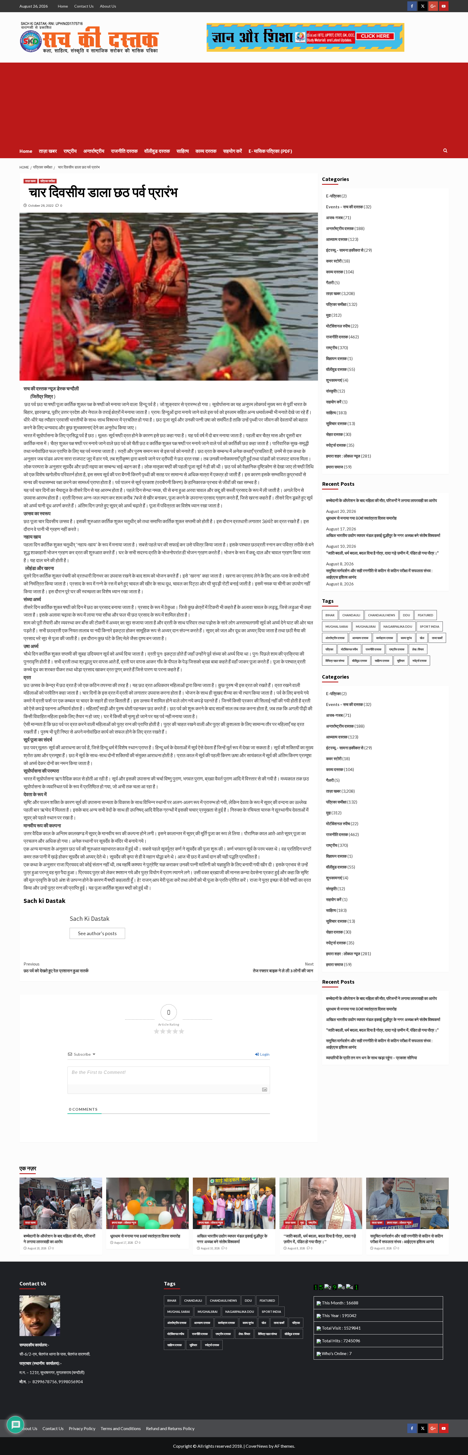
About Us (108, 6)
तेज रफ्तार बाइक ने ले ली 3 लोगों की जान (283, 967)
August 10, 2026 (210, 1248)
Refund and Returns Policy (170, 1428)
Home (63, 6)
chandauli (351, 615)
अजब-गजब (334, 217)
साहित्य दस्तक (382, 660)
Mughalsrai (366, 626)
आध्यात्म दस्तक (336, 239)
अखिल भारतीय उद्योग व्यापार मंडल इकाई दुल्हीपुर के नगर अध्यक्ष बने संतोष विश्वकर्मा (383, 535)
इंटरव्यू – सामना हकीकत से (344, 250)
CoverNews (257, 1445)
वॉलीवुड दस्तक (157, 151)
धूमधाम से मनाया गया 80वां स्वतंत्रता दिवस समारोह (361, 518)
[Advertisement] (234, 103)
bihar (330, 615)
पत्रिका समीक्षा (47, 181)
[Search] (445, 150)
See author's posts (97, 933)
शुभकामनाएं (334, 380)
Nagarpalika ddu (398, 626)
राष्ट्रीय (70, 151)
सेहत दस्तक (334, 434)
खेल (422, 638)
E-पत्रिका (333, 195)
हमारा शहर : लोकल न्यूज (343, 455)
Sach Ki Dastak (89, 918)
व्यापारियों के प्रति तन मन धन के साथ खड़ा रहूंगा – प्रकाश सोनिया (371, 1057)
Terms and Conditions (120, 1428)
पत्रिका (329, 649)
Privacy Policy (82, 1428)
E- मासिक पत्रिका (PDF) (270, 151)
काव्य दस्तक (206, 151)
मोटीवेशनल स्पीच (338, 325)
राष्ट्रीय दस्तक (396, 649)
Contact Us (84, 6)
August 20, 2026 (37, 1248)
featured (425, 615)
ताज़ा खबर (48, 151)
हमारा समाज (334, 466)
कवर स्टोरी (334, 260)
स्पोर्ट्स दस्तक (336, 445)
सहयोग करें (232, 151)
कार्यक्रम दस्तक (384, 638)
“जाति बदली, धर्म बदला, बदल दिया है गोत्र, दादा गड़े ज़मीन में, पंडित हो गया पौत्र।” (382, 552)
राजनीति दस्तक (124, 151)
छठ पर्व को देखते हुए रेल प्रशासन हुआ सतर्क (56, 967)
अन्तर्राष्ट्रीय (93, 151)
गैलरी (330, 282)
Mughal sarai (337, 626)
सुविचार (401, 660)
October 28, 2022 (41, 205)
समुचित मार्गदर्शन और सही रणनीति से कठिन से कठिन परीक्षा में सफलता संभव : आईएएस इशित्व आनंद (379, 573)
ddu (406, 615)
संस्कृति (331, 390)
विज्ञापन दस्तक (336, 358)
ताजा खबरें (437, 638)
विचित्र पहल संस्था (335, 660)
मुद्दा (328, 315)
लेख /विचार (418, 649)
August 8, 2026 (296, 1248)
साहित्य (183, 151)
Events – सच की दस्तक (344, 206)
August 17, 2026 (123, 1243)
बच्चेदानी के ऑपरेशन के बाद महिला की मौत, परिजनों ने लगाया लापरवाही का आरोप (381, 500)
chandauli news (381, 615)
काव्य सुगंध (406, 638)
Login (264, 1054)
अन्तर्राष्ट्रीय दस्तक (340, 228)
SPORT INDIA (429, 626)
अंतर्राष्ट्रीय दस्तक (335, 638)
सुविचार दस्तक (336, 423)
